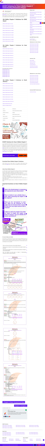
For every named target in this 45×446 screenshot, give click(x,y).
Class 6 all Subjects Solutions (7, 105)
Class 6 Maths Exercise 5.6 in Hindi (8, 94)
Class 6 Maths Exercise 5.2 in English (9, 28)
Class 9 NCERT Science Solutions (20, 432)
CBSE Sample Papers (18, 440)
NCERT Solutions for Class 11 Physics (34, 426)
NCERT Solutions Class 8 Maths (34, 49)
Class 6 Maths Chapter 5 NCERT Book (9, 101)
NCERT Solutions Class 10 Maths (34, 46)
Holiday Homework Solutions (34, 67)
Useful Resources (25, 441)
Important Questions (32, 61)
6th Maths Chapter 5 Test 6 (6, 76)
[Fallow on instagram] (8, 416)
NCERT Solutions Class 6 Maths (34, 52)
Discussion (24, 440)
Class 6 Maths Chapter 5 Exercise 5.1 (8, 48)
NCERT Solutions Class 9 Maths (34, 48)
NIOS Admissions (11, 440)
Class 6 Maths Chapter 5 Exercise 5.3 (8, 53)
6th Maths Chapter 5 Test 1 (6, 69)
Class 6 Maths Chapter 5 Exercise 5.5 (8, 57)
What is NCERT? (32, 60)
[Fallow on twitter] (5, 416)
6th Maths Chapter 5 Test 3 (6, 72)
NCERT (8, 164)
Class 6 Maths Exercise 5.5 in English (9, 34)
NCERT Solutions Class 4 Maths (34, 76)
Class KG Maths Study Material (34, 82)
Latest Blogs (31, 440)
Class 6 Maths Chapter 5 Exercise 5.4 (8, 55)
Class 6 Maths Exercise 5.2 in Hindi (8, 85)
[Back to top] (43, 440)
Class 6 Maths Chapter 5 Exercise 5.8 (8, 64)
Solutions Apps (4, 151)
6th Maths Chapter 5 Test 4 (6, 73)
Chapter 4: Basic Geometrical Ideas (14, 402)
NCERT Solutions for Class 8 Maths (33, 425)
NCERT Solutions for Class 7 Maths (20, 425)
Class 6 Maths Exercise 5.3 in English (9, 30)
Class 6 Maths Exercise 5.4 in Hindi (8, 90)
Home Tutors (4, 440)
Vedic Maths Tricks (32, 63)
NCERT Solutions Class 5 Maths (34, 75)
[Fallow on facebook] (4, 416)
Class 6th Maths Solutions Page (8, 103)
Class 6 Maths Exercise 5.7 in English (9, 39)
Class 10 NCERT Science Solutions (20, 433)
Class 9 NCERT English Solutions (33, 432)
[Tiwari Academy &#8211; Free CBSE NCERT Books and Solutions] (1, 1)
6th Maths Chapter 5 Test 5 (6, 75)
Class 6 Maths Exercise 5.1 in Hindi (8, 83)
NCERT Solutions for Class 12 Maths (20, 426)
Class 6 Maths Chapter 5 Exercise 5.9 (8, 66)
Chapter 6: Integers (21, 406)
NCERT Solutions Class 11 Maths (34, 45)
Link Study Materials (32, 64)
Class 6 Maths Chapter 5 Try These (8, 23)
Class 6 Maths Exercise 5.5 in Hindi (8, 92)
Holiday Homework (38, 440)
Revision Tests (4, 14)
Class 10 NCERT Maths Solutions (6, 433)
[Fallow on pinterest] (9, 416)
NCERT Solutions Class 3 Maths (34, 78)
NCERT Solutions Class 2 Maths (34, 79)
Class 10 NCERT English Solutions (33, 433)
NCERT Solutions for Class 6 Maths (7, 425)
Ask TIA (42, 444)
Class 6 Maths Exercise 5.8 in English (9, 41)
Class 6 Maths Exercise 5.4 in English (9, 32)
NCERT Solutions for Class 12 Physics (7, 427)
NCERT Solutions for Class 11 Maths (7, 426)
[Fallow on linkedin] (6, 416)
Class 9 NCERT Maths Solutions (6, 432)
